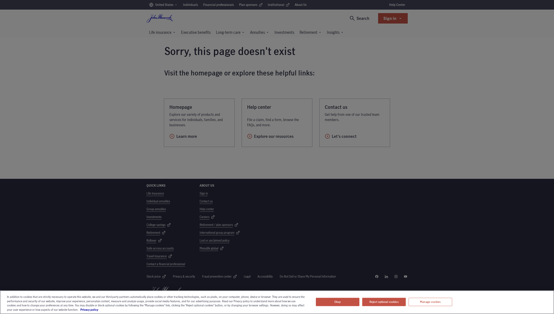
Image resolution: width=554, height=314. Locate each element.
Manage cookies (430, 302)
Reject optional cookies (384, 302)
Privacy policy (101, 309)
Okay (337, 302)
